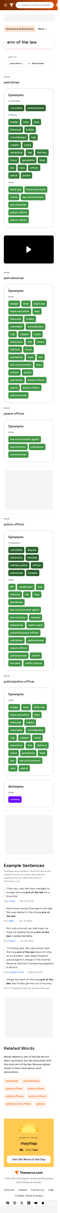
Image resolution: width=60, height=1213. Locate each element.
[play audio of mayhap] (22, 1150)
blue (36, 121)
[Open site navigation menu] (6, 5)
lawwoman (16, 625)
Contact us (37, 1189)
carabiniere (26, 586)
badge (14, 121)
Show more (38, 63)
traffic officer (33, 663)
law (12, 167)
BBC (12, 921)
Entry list (9, 1189)
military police (19, 565)
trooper (32, 572)
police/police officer (18, 1103)
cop (33, 137)
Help (51, 1189)
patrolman (16, 380)
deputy (32, 549)
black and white (35, 189)
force (13, 160)
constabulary (18, 137)
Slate (12, 901)
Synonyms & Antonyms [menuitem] (20, 28)
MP (12, 586)
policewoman (36, 107)
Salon (13, 941)
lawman (35, 617)
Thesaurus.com (11, 5)
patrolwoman (18, 204)
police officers (15, 1096)
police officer (18, 219)
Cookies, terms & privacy (29, 1195)
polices (40, 1103)
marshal (32, 557)
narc (22, 167)
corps (27, 144)
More (41, 28)
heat (42, 160)
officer (34, 167)
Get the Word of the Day (28, 1159)
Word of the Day (28, 1138)
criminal (15, 799)
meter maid (35, 625)
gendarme (28, 160)
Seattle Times (17, 972)
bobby (30, 129)
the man (15, 663)
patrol (14, 175)
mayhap (29, 1143)
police (26, 175)
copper (14, 144)
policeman (37, 446)
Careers (22, 1189)
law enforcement (33, 197)
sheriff (36, 655)
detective (16, 152)
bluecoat (15, 129)
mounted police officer (24, 632)
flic (27, 594)
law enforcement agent (24, 439)
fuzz (37, 594)
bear (26, 121)
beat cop (15, 189)
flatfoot (42, 152)
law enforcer (18, 446)
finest (13, 197)
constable (16, 107)
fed (30, 152)
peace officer (18, 212)
